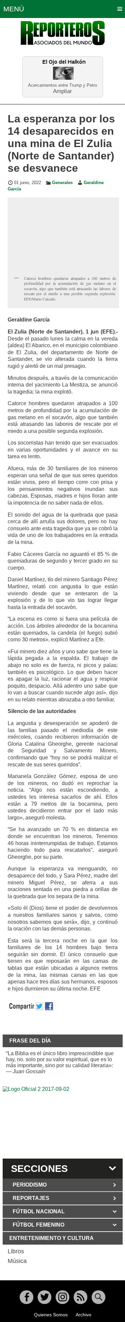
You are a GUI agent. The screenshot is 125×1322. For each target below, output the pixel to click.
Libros (16, 1251)
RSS (80, 1297)
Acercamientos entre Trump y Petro (62, 85)
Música (17, 1261)
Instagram (62, 1297)
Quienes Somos (51, 1314)
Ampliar (62, 91)
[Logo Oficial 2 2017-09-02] (63, 1121)
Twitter (44, 1297)
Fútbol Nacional (39, 1211)
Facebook (26, 1297)
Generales (62, 182)
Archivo (83, 1314)
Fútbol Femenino (38, 1225)
